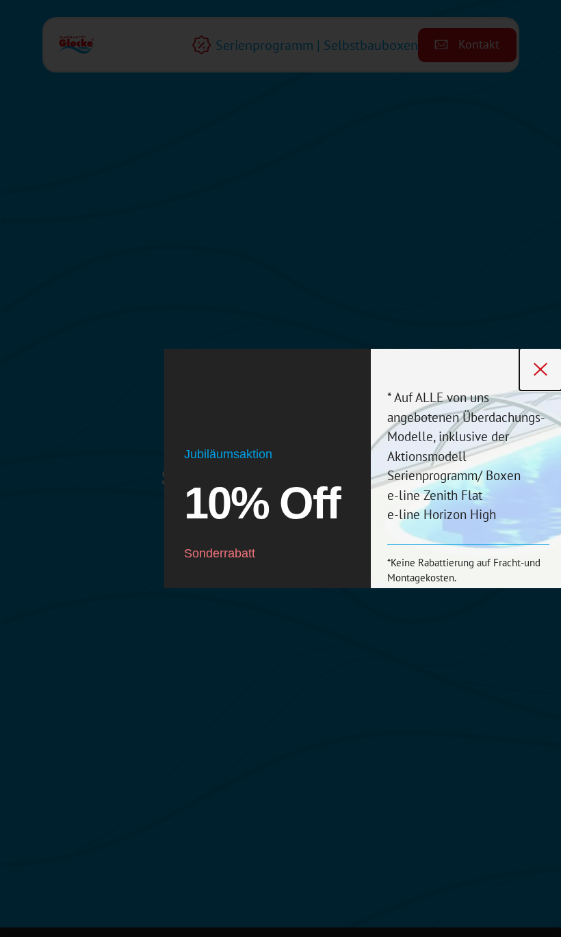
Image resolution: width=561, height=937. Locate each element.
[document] (280, 468)
